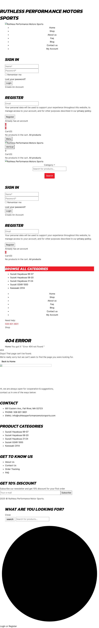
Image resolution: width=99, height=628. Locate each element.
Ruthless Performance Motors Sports (41, 14)
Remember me (14, 74)
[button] (49, 128)
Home (8, 346)
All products (35, 135)
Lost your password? (15, 79)
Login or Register (8, 626)
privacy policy (84, 111)
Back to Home (8, 361)
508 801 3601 (11, 324)
